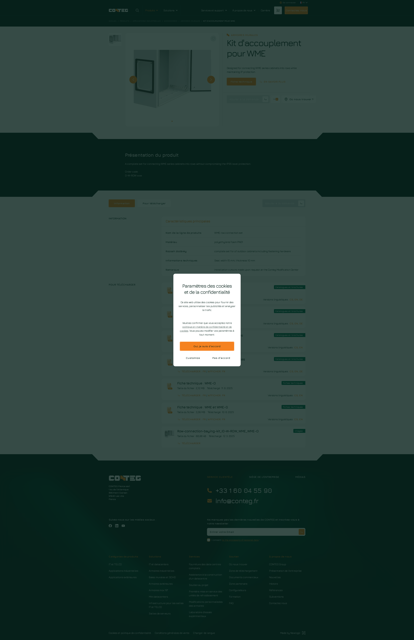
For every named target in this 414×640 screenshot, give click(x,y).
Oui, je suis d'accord (207, 346)
